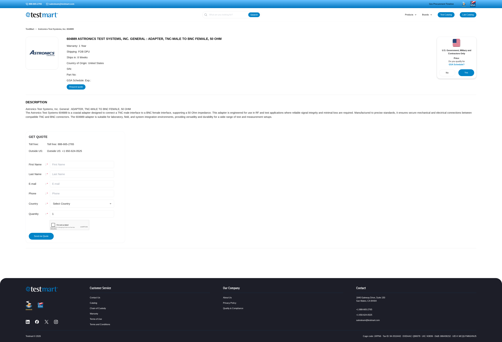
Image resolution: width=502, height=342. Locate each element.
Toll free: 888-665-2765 (60, 144)
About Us (227, 298)
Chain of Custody (98, 308)
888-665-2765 (35, 4)
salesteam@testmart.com (61, 4)
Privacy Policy (229, 303)
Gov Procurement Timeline (441, 4)
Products (409, 15)
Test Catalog (446, 15)
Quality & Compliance (233, 308)
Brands (425, 15)
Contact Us (95, 298)
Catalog (93, 303)
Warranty (94, 314)
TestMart (30, 29)
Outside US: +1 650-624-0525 (64, 151)
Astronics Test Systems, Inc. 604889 (56, 29)
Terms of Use (96, 319)
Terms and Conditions (100, 324)
